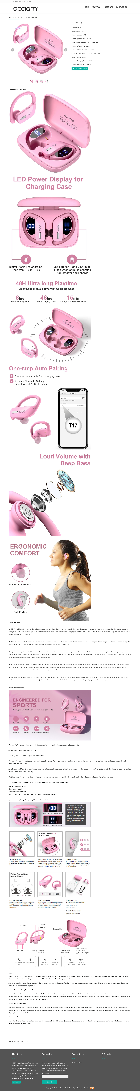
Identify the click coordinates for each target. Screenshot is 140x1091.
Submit (49, 1082)
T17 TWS (26, 18)
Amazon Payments (80, 69)
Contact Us (121, 7)
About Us (96, 7)
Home (86, 7)
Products (108, 7)
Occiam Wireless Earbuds (62, 1088)
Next (65, 50)
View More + (16, 1082)
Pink (35, 18)
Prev (12, 50)
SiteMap (87, 1088)
